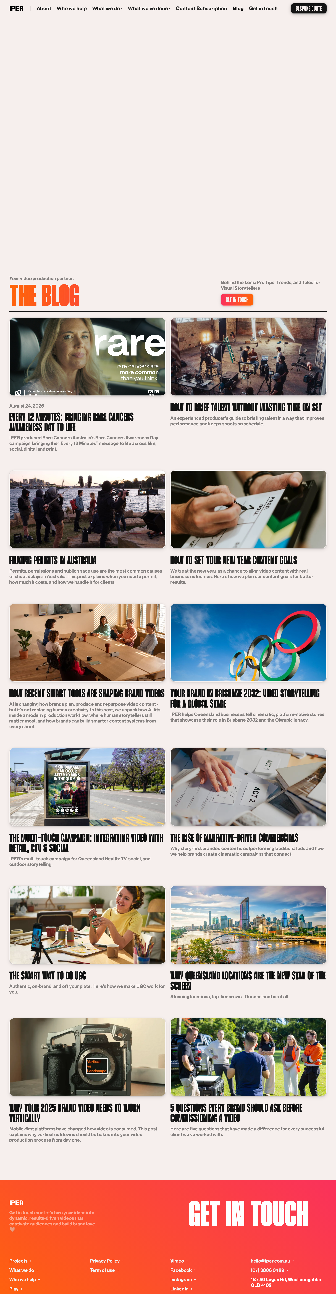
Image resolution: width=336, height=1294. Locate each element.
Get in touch (263, 8)
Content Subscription (201, 8)
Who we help (72, 8)
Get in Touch (248, 1216)
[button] (107, 8)
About (44, 8)
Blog (238, 8)
